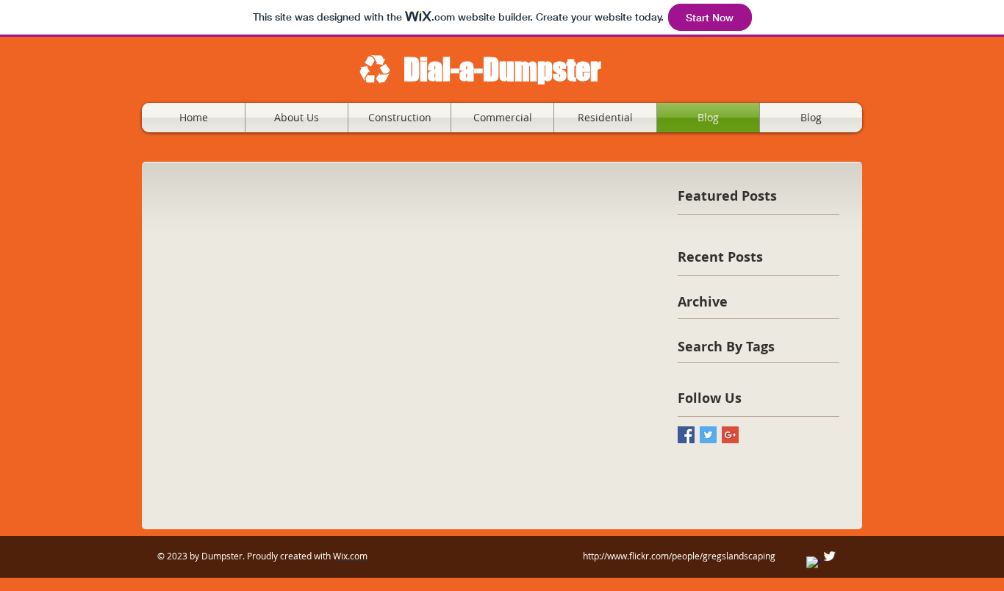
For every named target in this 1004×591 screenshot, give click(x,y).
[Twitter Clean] (829, 556)
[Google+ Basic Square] (730, 434)
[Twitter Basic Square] (708, 434)
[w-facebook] (813, 563)
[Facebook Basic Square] (686, 434)
